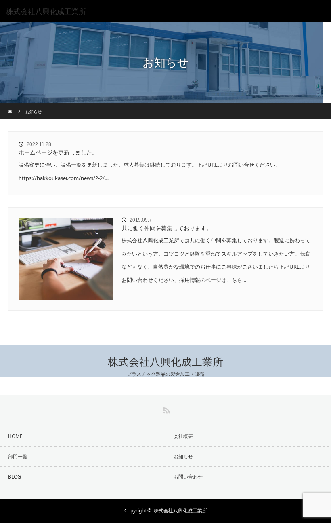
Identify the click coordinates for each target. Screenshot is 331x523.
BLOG (14, 476)
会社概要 (183, 436)
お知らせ (183, 456)
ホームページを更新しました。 (58, 152)
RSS (165, 409)
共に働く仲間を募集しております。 (167, 228)
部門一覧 (17, 456)
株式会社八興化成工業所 (165, 362)
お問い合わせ (188, 476)
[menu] (319, 11)
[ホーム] (10, 106)
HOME (15, 436)
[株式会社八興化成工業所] (153, 11)
